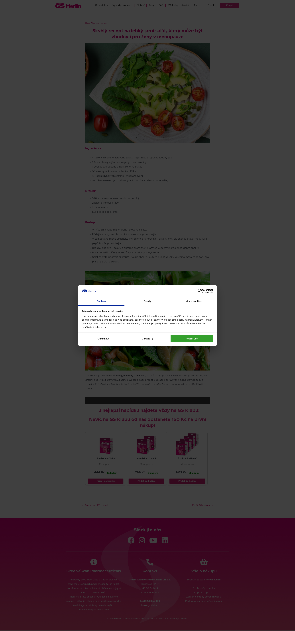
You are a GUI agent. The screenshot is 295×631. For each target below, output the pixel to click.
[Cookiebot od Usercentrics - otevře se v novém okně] (199, 291)
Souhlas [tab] (101, 301)
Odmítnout (103, 338)
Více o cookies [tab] (193, 301)
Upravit (146, 338)
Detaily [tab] (147, 301)
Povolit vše (192, 338)
